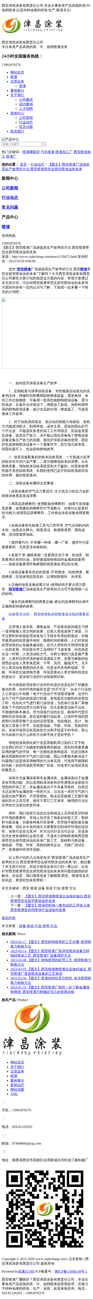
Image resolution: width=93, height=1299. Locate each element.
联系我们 (17, 131)
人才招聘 (26, 109)
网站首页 (17, 72)
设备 (22, 926)
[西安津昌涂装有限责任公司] (46, 26)
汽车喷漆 (48, 152)
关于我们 (17, 95)
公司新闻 (26, 118)
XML (14, 1094)
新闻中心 (17, 113)
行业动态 (26, 122)
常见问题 (26, 127)
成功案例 (26, 104)
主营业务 (17, 81)
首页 (23, 164)
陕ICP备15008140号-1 (71, 1271)
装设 (30, 926)
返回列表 (9, 918)
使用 (45, 926)
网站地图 (17, 1089)
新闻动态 (17, 1085)
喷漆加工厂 (64, 152)
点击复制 (75, 1259)
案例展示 (17, 90)
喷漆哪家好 (31, 152)
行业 (38, 926)
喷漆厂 (11, 156)
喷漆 (13, 77)
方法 (53, 926)
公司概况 (26, 99)
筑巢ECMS (26, 1271)
